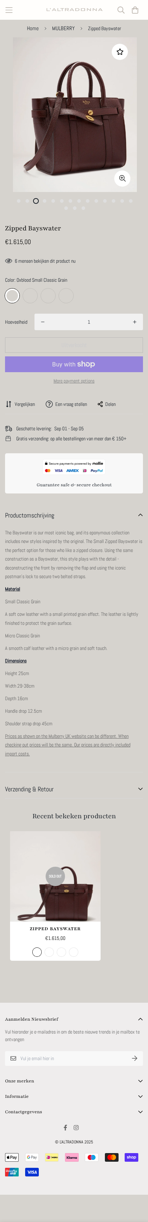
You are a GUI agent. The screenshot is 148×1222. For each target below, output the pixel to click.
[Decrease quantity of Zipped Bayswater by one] (42, 322)
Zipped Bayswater (55, 929)
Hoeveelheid (16, 322)
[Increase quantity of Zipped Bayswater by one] (134, 322)
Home (33, 28)
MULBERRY (63, 28)
